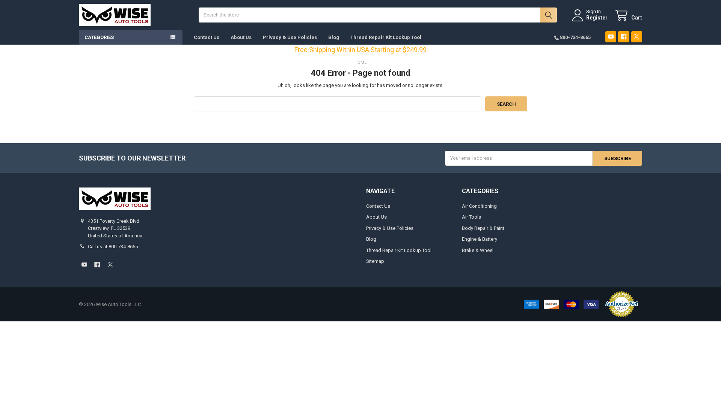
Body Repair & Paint (483, 228)
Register (597, 18)
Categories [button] (99, 37)
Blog (333, 37)
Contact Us (206, 37)
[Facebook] (623, 36)
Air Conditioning (479, 206)
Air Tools (471, 217)
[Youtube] (610, 36)
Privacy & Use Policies (290, 37)
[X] (636, 36)
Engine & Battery (479, 239)
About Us (241, 37)
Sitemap (375, 261)
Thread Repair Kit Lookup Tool (385, 37)
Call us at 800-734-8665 (113, 246)
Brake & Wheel (477, 250)
